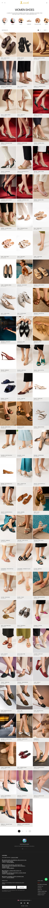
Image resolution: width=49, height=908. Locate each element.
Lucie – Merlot (37, 682)
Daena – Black (20, 58)
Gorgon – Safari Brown (22, 682)
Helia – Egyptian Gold (6, 625)
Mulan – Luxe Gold (21, 370)
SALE (39, 882)
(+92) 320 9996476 (10, 877)
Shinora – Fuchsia (38, 625)
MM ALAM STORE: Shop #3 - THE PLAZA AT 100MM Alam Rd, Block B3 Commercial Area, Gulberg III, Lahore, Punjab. (13, 865)
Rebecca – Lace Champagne (23, 824)
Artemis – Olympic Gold (6, 739)
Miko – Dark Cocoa (5, 58)
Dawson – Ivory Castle (39, 285)
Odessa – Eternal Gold (39, 143)
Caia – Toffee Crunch (22, 86)
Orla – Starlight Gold (22, 228)
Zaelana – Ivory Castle (22, 540)
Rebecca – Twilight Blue (6, 824)
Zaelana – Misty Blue (38, 540)
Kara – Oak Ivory (21, 256)
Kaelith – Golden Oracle (6, 512)
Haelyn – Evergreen (5, 171)
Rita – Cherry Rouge (21, 767)
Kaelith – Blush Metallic (39, 483)
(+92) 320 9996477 (10, 873)
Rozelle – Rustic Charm (39, 58)
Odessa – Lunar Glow (22, 143)
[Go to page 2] (30, 831)
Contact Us (40, 886)
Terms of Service (41, 893)
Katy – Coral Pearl (5, 313)
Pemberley (36, 739)
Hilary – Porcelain (38, 398)
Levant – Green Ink (5, 682)
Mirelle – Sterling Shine (6, 143)
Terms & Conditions (42, 891)
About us (40, 889)
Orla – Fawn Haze (38, 228)
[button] (46, 879)
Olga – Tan (19, 710)
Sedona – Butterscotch (6, 483)
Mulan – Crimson (5, 370)
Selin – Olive (36, 512)
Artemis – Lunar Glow (22, 739)
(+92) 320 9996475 (10, 862)
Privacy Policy (41, 894)
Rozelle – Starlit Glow (6, 86)
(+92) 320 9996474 (10, 868)
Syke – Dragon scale (38, 710)
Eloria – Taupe (20, 597)
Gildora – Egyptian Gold (6, 455)
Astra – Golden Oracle (39, 767)
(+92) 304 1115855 (14, 857)
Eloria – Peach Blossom (39, 597)
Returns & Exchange (42, 884)
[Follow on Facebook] (21, 903)
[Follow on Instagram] (24, 903)
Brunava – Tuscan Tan (39, 313)
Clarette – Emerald (5, 540)
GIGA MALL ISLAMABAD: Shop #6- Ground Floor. (13, 876)
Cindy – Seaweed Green (6, 285)
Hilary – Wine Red (21, 398)
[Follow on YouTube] (27, 903)
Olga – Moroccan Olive (6, 710)
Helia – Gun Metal (21, 625)
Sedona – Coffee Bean (39, 455)
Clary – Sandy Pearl (5, 767)
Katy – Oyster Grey (21, 313)
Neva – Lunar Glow (21, 483)
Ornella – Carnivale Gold (39, 86)
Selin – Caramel (20, 512)
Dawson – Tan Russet (22, 285)
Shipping (40, 887)
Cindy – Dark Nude (38, 256)
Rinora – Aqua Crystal (39, 370)
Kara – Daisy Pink (5, 256)
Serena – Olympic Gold (6, 228)
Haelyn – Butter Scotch (23, 171)
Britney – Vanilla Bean (39, 171)
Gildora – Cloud (21, 455)
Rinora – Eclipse (4, 398)
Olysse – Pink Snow (5, 597)
